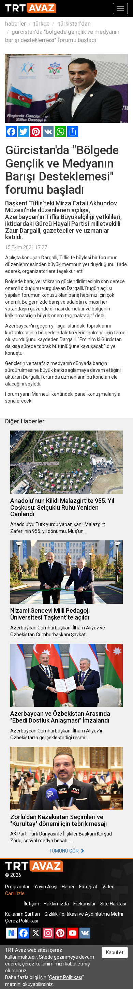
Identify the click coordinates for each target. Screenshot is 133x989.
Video (108, 886)
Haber (68, 886)
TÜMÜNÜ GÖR (64, 851)
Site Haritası (113, 903)
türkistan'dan (74, 23)
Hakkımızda (56, 903)
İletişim (31, 903)
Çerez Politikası (21, 920)
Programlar (17, 886)
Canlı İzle (15, 893)
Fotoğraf (88, 886)
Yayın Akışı (45, 886)
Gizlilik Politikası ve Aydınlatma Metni (83, 914)
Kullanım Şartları (22, 914)
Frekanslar (84, 903)
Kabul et (114, 952)
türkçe (41, 23)
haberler (15, 23)
